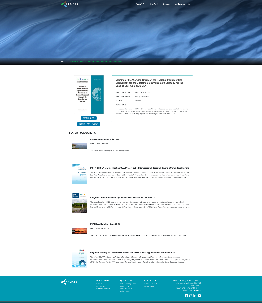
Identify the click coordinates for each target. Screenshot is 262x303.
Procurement (101, 286)
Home (63, 62)
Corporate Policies (126, 289)
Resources (166, 4)
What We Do (154, 4)
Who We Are (141, 4)
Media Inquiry (149, 286)
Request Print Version (88, 124)
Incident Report (125, 291)
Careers (99, 284)
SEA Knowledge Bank (128, 284)
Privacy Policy (125, 286)
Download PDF (89, 118)
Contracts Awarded (103, 289)
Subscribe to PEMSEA (152, 284)
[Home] (70, 4)
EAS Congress (179, 4)
